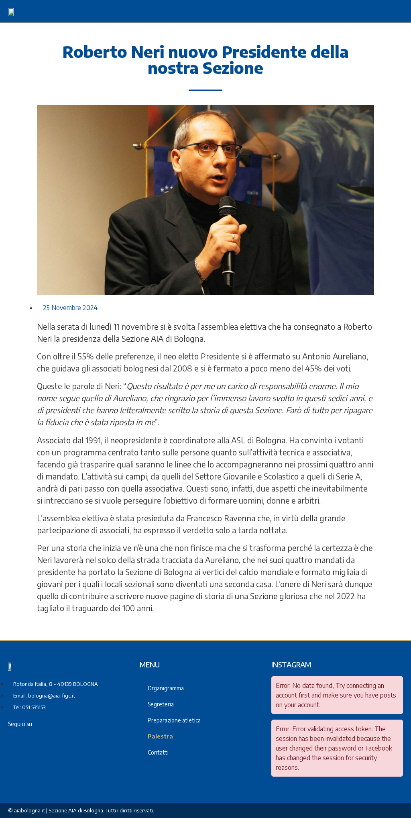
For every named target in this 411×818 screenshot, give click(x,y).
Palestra (160, 736)
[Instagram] (64, 723)
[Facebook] (53, 723)
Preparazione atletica (174, 720)
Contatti (158, 752)
